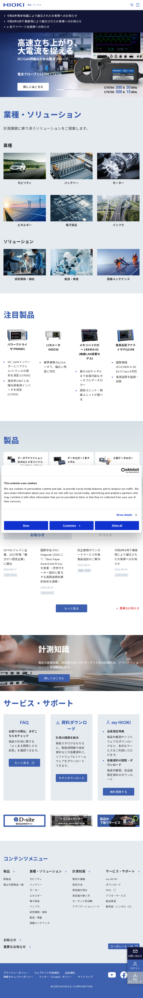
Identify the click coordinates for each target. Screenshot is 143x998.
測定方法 (77, 884)
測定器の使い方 (81, 895)
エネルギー (36, 895)
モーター (35, 890)
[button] (52, 90)
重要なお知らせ (129, 608)
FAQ (108, 890)
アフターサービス (116, 895)
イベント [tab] (105, 535)
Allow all (117, 525)
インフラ (35, 906)
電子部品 (35, 901)
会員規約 (70, 972)
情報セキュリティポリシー (18, 976)
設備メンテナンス (40, 922)
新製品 (7, 879)
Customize (69, 525)
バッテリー (36, 884)
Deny (26, 525)
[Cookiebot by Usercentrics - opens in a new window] (123, 470)
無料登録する (118, 791)
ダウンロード (113, 884)
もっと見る (71, 608)
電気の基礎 (78, 879)
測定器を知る (79, 890)
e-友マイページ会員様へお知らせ (28, 26)
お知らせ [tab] (37, 535)
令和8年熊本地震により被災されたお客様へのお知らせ (42, 15)
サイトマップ (85, 976)
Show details (124, 514)
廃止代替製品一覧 (13, 884)
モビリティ (36, 879)
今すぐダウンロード (71, 778)
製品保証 (111, 901)
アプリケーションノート (86, 906)
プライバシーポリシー (16, 972)
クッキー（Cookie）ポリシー (55, 976)
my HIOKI (111, 879)
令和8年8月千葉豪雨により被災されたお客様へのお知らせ (44, 21)
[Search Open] (132, 5)
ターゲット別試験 (82, 901)
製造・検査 (36, 917)
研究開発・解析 (38, 912)
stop (93, 89)
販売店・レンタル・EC (119, 906)
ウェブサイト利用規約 (46, 972)
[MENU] (138, 5)
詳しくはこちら (33, 86)
